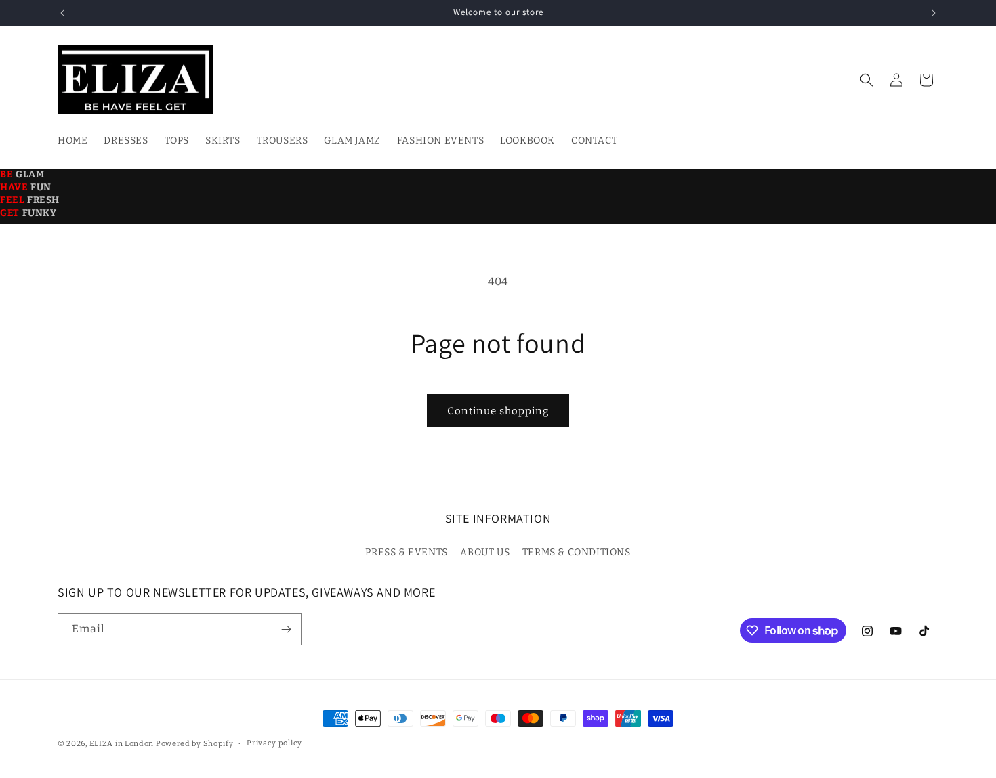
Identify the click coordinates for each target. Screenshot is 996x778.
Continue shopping (498, 411)
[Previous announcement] (62, 13)
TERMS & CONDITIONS (576, 552)
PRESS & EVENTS (406, 552)
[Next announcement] (934, 13)
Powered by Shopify (195, 743)
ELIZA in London (121, 743)
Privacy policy (274, 743)
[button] (866, 80)
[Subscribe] (286, 629)
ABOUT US (485, 552)
